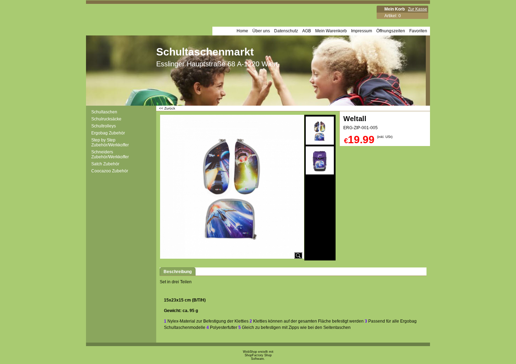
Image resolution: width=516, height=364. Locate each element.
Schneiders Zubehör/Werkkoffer (110, 154)
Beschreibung (178, 271)
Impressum (361, 30)
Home (242, 30)
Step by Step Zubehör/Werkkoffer (110, 142)
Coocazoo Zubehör (109, 170)
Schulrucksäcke (106, 119)
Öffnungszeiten (390, 30)
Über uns (261, 30)
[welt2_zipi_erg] (320, 160)
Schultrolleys (103, 126)
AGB (306, 30)
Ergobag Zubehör (108, 133)
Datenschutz (286, 30)
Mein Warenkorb (331, 30)
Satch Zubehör (105, 163)
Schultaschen (104, 112)
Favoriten (418, 30)
